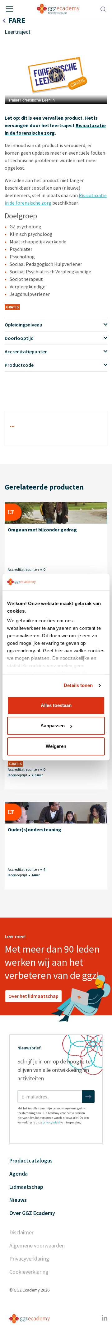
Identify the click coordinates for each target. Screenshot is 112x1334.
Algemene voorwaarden (37, 1245)
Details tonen (78, 685)
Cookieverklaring (29, 1271)
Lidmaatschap (26, 1186)
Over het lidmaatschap (33, 996)
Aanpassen (52, 725)
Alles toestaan (56, 705)
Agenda (18, 1173)
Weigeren (56, 746)
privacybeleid (51, 1122)
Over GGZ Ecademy (32, 1213)
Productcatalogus (31, 1160)
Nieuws (18, 1199)
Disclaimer (21, 1232)
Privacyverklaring (29, 1258)
